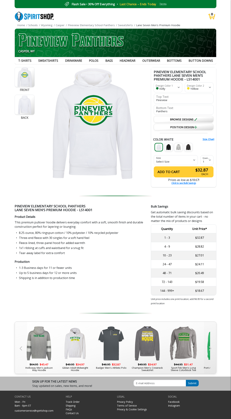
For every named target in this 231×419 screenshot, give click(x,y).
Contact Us (72, 413)
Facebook (174, 401)
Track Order (73, 401)
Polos (93, 61)
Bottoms (174, 61)
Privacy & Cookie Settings (132, 409)
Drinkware (73, 61)
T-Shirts (24, 61)
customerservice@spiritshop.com (34, 410)
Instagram (174, 405)
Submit (192, 383)
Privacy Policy (125, 401)
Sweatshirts (48, 61)
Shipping (70, 405)
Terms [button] (163, 3)
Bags (109, 61)
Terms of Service (127, 405)
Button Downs (201, 61)
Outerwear (151, 61)
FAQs (69, 409)
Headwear (127, 61)
